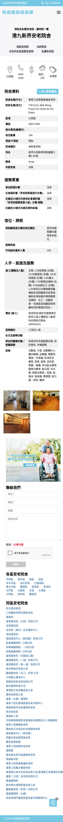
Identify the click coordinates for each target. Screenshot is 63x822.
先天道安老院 (13, 608)
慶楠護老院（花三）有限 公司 (22, 673)
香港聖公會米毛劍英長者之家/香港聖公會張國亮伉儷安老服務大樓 (33, 772)
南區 (40, 579)
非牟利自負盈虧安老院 (21, 51)
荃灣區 (47, 586)
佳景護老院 (12, 625)
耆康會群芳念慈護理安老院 (20, 707)
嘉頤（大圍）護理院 (17, 699)
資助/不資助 (12, 141)
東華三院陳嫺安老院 (17, 724)
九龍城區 (39, 583)
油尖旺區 (25, 583)
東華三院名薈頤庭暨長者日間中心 (24, 703)
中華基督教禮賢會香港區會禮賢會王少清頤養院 (31, 720)
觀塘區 (23, 586)
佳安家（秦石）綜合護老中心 (22, 630)
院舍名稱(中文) (14, 99)
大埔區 (42, 590)
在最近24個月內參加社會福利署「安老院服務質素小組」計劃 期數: (25, 200)
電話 (8, 124)
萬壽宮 (9, 617)
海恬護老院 (12, 634)
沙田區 (9, 594)
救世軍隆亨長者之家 (17, 668)
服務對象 (10, 245)
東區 (31, 579)
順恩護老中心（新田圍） (19, 733)
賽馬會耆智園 (13, 742)
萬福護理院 (12, 780)
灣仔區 (21, 579)
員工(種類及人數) (15, 270)
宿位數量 (10, 135)
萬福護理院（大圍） (17, 793)
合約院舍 (41, 46)
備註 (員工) (11, 313)
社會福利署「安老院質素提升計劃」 (25, 193)
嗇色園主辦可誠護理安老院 (20, 755)
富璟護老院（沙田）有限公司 (22, 621)
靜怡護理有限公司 (16, 686)
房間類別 (10, 330)
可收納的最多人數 (15, 250)
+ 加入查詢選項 (48, 91)
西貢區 (21, 594)
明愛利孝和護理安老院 (18, 737)
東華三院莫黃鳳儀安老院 (19, 763)
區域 (8, 118)
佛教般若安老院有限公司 (19, 681)
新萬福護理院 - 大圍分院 (19, 643)
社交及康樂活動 (14, 335)
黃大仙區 (11, 586)
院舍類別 (10, 146)
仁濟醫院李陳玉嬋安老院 (19, 612)
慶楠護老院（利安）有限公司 (22, 789)
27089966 (54, 3)
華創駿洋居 (12, 759)
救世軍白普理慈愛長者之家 (20, 785)
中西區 (9, 579)
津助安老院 (23, 46)
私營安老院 (48, 51)
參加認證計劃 (13, 187)
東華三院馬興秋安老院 (18, 746)
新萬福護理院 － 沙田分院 (20, 647)
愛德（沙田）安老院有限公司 (22, 776)
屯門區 (9, 590)
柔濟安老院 (12, 712)
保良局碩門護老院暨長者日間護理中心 (27, 798)
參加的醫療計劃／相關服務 (15, 343)
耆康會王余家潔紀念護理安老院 (23, 729)
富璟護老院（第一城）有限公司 (23, 664)
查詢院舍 (53, 802)
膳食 (8, 161)
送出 (16, 564)
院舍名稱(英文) (14, 105)
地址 (8, 152)
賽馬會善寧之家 (14, 694)
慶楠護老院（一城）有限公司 (22, 660)
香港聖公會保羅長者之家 (19, 690)
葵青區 (35, 586)
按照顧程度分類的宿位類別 (20, 228)
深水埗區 (11, 583)
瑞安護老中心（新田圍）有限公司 (24, 638)
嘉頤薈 (9, 750)
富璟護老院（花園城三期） (20, 656)
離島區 (33, 594)
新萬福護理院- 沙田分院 (19, 651)
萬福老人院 (12, 716)
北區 (31, 590)
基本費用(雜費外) (15, 129)
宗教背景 (10, 167)
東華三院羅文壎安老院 (18, 767)
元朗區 (21, 590)
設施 (8, 350)
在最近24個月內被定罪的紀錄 (22, 208)
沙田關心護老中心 (16, 677)
